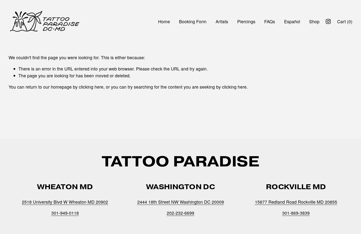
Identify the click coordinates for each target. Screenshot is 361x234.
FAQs (269, 21)
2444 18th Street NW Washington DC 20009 (180, 202)
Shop (314, 21)
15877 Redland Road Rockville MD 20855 (296, 202)
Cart (344, 21)
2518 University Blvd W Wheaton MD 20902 (65, 202)
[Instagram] (328, 21)
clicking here (91, 87)
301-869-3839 (296, 213)
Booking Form (193, 21)
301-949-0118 (65, 213)
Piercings (246, 21)
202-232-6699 (180, 213)
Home (164, 21)
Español (292, 21)
